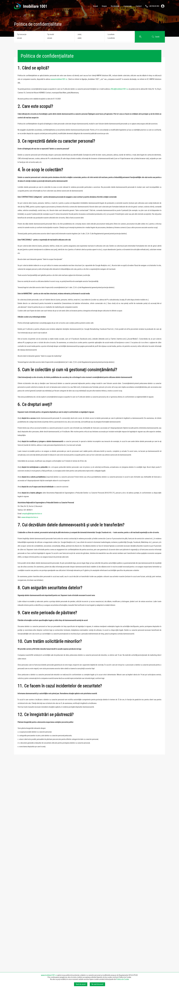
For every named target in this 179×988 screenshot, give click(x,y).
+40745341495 (154, 6)
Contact (139, 6)
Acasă (95, 6)
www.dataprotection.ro (29, 517)
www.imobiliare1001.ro (59, 79)
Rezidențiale (115, 6)
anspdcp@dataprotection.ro (32, 513)
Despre (104, 6)
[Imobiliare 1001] (30, 8)
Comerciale (128, 6)
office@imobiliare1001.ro (119, 89)
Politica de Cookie (122, 979)
